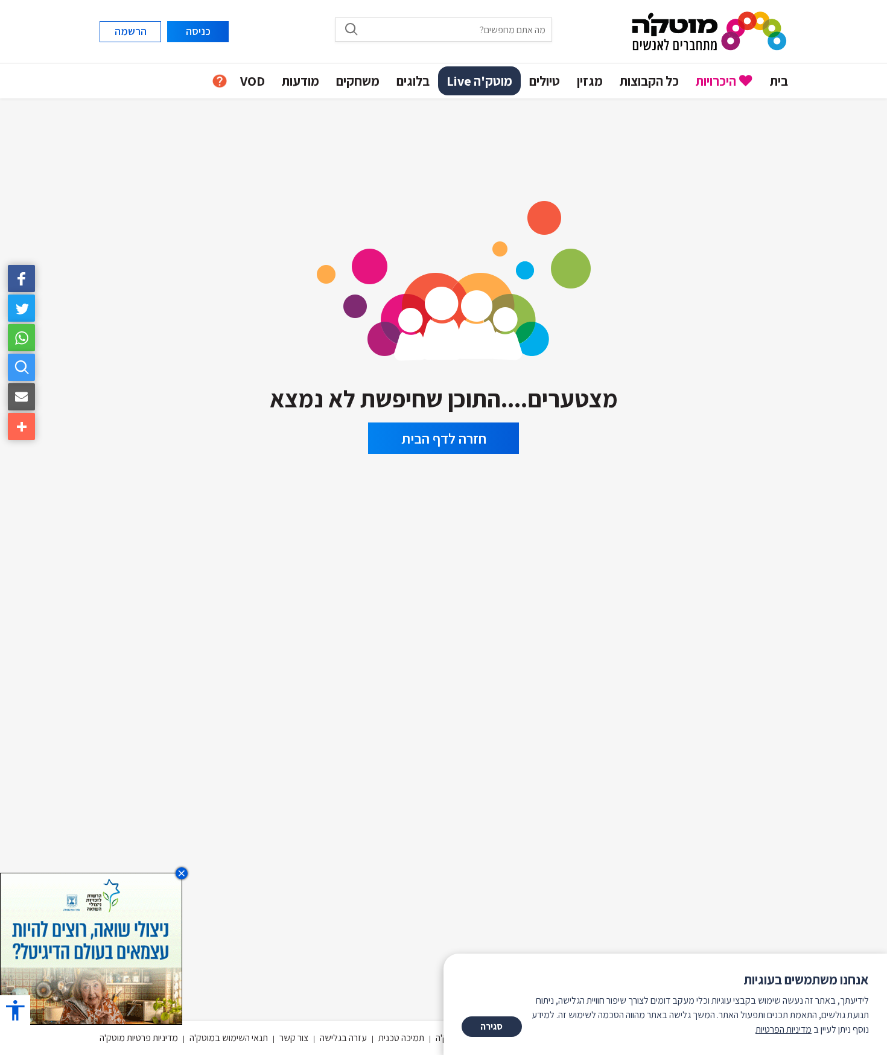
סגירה (491, 1026)
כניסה (198, 31)
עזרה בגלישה (343, 1037)
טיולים (544, 80)
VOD (252, 80)
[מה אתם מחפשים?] (21, 367)
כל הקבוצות (649, 80)
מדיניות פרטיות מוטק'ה (139, 1037)
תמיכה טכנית (401, 1037)
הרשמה (131, 31)
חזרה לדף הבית (443, 438)
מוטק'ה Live (479, 80)
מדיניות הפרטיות (783, 1029)
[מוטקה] (709, 30)
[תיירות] (443, 276)
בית (779, 80)
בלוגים (413, 80)
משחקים (358, 80)
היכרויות (716, 80)
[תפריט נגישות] (15, 1010)
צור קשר (293, 1037)
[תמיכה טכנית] (220, 81)
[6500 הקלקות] (91, 947)
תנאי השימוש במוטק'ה (228, 1037)
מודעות (300, 80)
